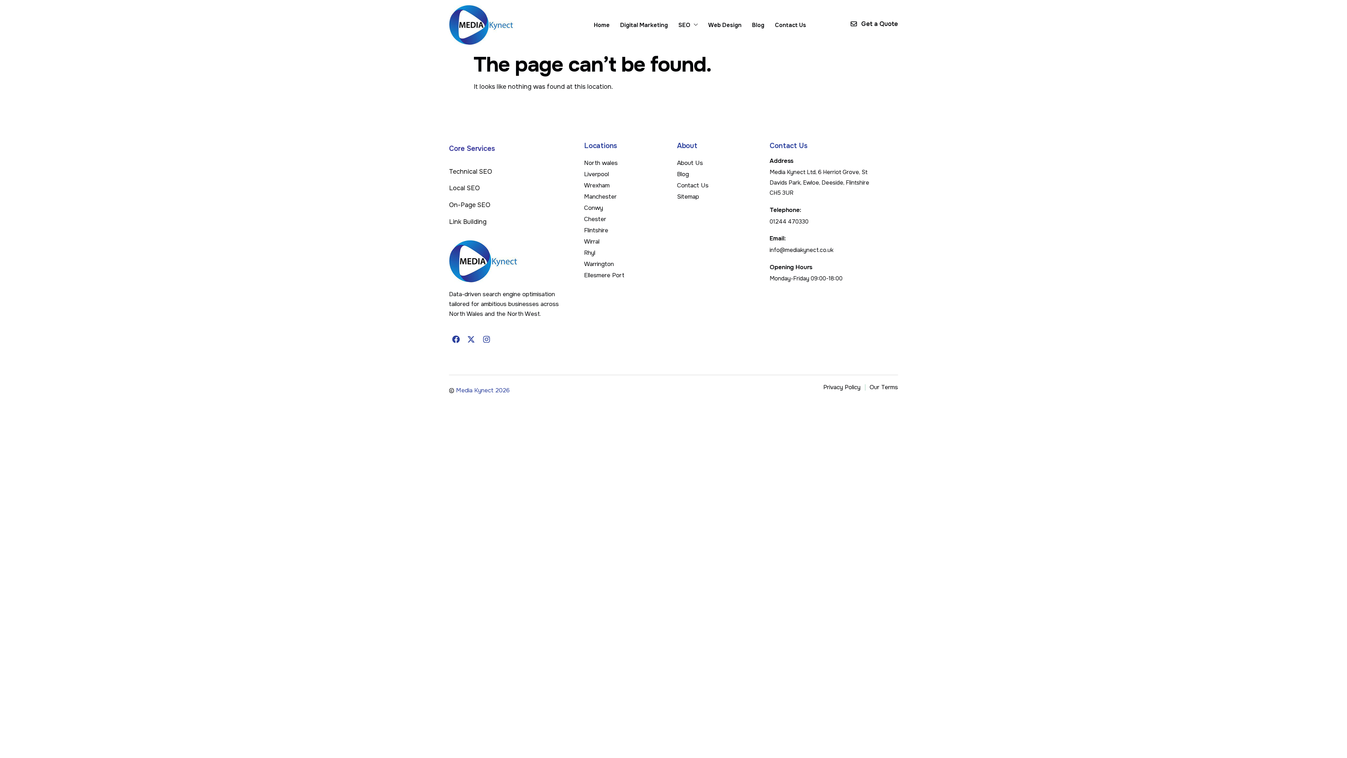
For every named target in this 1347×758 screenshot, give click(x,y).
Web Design (725, 25)
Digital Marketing (644, 25)
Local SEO (464, 188)
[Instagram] (487, 339)
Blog (758, 25)
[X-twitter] (471, 339)
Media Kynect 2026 (483, 390)
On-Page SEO (469, 205)
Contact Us (790, 25)
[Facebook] (456, 339)
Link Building (468, 222)
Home (602, 25)
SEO (684, 25)
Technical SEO (470, 171)
